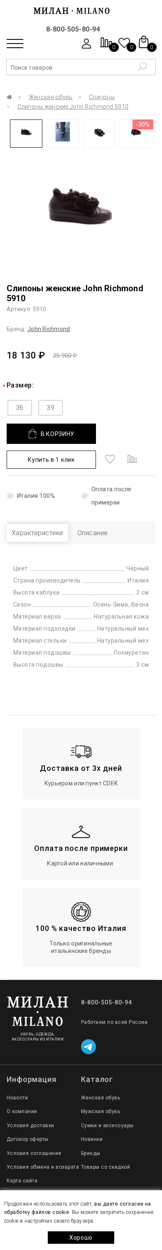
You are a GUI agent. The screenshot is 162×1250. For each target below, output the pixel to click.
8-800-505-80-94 (73, 29)
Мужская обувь (100, 1111)
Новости (17, 1098)
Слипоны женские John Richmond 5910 (73, 106)
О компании (22, 1111)
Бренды (91, 1153)
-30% (143, 124)
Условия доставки (30, 1125)
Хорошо (81, 1237)
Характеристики (37, 533)
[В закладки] (110, 459)
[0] (106, 47)
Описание (92, 533)
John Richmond (48, 329)
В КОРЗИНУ (57, 434)
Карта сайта (22, 1181)
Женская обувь (51, 97)
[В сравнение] (132, 459)
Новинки (92, 1139)
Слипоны (102, 97)
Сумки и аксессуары (107, 1125)
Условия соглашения (34, 1153)
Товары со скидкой (105, 1167)
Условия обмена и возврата (43, 1167)
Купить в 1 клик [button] (51, 459)
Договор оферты (28, 1139)
